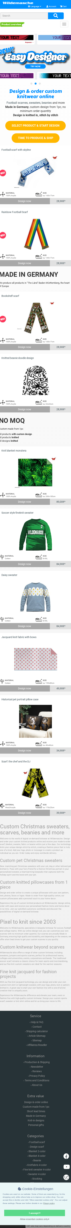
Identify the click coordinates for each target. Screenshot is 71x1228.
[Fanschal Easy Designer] (35, 56)
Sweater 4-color (37, 1174)
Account (52, 6)
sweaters (34, 102)
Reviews (37, 1071)
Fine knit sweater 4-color (37, 1169)
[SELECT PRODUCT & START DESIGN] (35, 129)
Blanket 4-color (37, 1155)
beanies (47, 102)
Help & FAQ (37, 1022)
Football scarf (37, 1142)
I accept (34, 1213)
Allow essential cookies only (34, 1219)
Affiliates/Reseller (37, 1045)
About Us (37, 1085)
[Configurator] (12, 24)
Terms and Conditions (37, 1080)
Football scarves (17, 102)
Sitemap (37, 1040)
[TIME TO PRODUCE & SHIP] (36, 142)
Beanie (37, 1160)
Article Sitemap (37, 1035)
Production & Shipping (37, 1062)
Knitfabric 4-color (37, 1165)
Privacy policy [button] (49, 1203)
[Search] (56, 15)
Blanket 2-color (37, 1151)
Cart (64, 6)
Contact (37, 1026)
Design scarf (37, 1146)
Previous (5, 57)
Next (65, 57)
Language (35, 6)
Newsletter (37, 1066)
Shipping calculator (37, 1031)
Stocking (37, 1178)
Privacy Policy (37, 1075)
